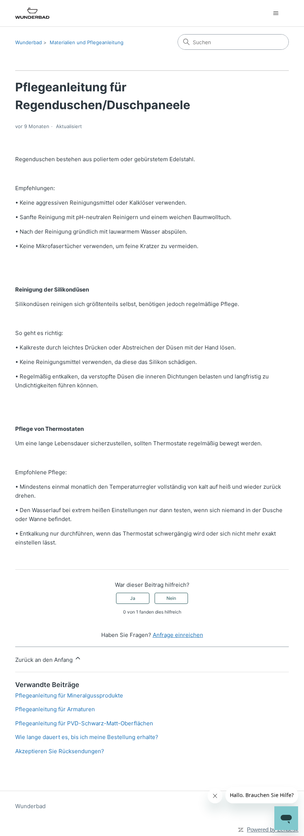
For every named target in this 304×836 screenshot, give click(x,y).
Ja (132, 598)
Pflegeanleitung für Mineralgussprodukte (69, 695)
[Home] (32, 13)
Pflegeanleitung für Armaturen (55, 709)
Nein (171, 598)
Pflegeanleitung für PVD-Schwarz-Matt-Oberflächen (84, 723)
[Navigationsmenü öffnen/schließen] (275, 13)
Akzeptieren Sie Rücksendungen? (59, 751)
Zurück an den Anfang (44, 659)
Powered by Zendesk (272, 829)
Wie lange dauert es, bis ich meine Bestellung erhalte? (86, 737)
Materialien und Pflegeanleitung (86, 42)
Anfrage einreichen (178, 634)
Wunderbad (28, 42)
